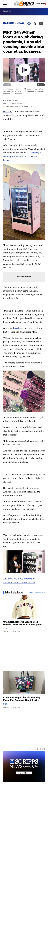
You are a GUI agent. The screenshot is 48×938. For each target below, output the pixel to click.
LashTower (18, 327)
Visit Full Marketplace (36, 592)
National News (13, 23)
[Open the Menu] (4, 4)
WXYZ (7, 111)
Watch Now (40, 4)
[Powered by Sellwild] (41, 749)
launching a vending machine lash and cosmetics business (22, 156)
